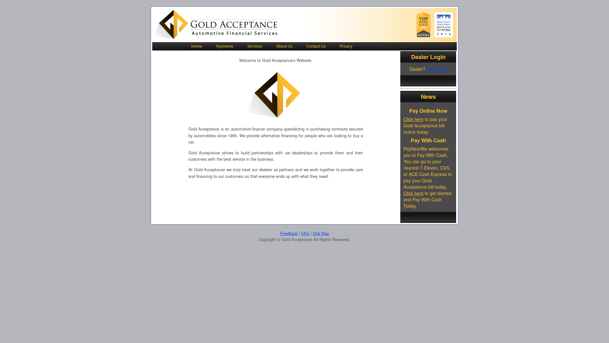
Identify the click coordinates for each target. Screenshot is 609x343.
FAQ (305, 233)
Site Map (321, 233)
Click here (413, 119)
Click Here (437, 69)
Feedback (289, 233)
